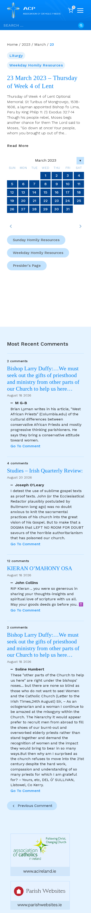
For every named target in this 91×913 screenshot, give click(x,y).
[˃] (80, 226)
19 (12, 200)
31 (68, 209)
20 (23, 200)
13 (23, 192)
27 (23, 209)
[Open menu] (80, 10)
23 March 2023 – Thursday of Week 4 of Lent (42, 82)
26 (12, 209)
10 (68, 184)
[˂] (10, 226)
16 (57, 192)
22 (45, 200)
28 (34, 209)
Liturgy (16, 55)
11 (78, 184)
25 (79, 200)
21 (34, 200)
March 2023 (45, 160)
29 (45, 209)
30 (56, 209)
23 (57, 200)
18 (79, 192)
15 (45, 192)
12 (12, 192)
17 (68, 192)
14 (34, 192)
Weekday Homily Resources (36, 65)
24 (67, 200)
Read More (18, 145)
